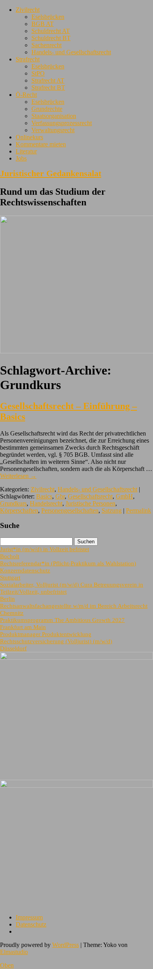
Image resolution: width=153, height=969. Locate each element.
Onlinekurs (29, 137)
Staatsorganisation (53, 116)
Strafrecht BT (48, 87)
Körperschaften (19, 510)
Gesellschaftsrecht (90, 496)
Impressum (29, 917)
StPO (38, 73)
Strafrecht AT (47, 80)
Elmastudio (14, 952)
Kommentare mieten (41, 144)
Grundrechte (46, 108)
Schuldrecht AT (50, 31)
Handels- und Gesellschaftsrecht (71, 52)
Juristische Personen (90, 503)
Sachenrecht (46, 45)
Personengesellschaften (69, 510)
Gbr (60, 496)
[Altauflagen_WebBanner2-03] (76, 785)
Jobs (21, 158)
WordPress (65, 944)
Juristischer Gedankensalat (50, 173)
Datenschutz (31, 924)
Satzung (112, 510)
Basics (44, 496)
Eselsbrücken (47, 16)
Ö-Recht (26, 94)
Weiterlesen (18, 476)
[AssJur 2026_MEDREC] (76, 657)
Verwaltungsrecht (53, 130)
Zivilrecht (28, 9)
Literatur (26, 151)
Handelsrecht (46, 503)
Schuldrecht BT (51, 38)
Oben (7, 965)
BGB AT (42, 23)
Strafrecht (28, 59)
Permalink (138, 510)
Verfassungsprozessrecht (61, 123)
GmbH (124, 496)
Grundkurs (13, 503)
